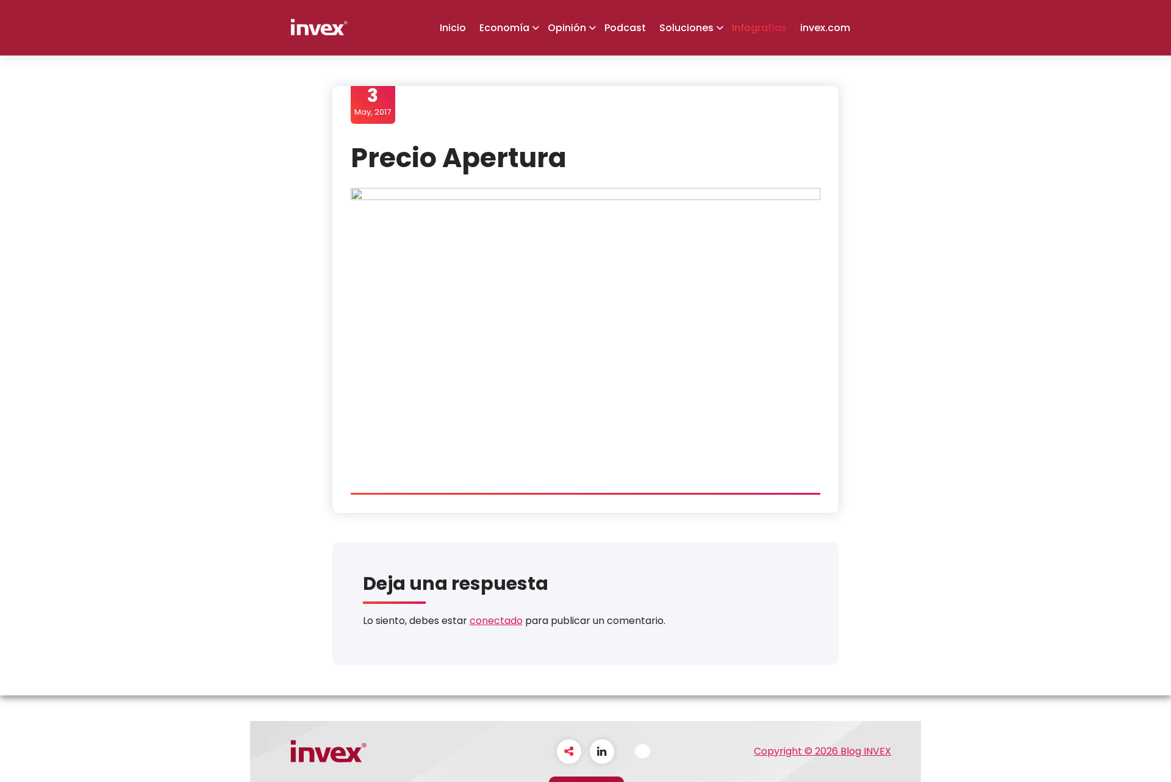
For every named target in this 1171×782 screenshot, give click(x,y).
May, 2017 (372, 101)
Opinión (567, 28)
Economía (504, 28)
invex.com (825, 28)
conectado (496, 621)
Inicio (453, 28)
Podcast (625, 28)
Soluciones (686, 28)
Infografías (759, 28)
